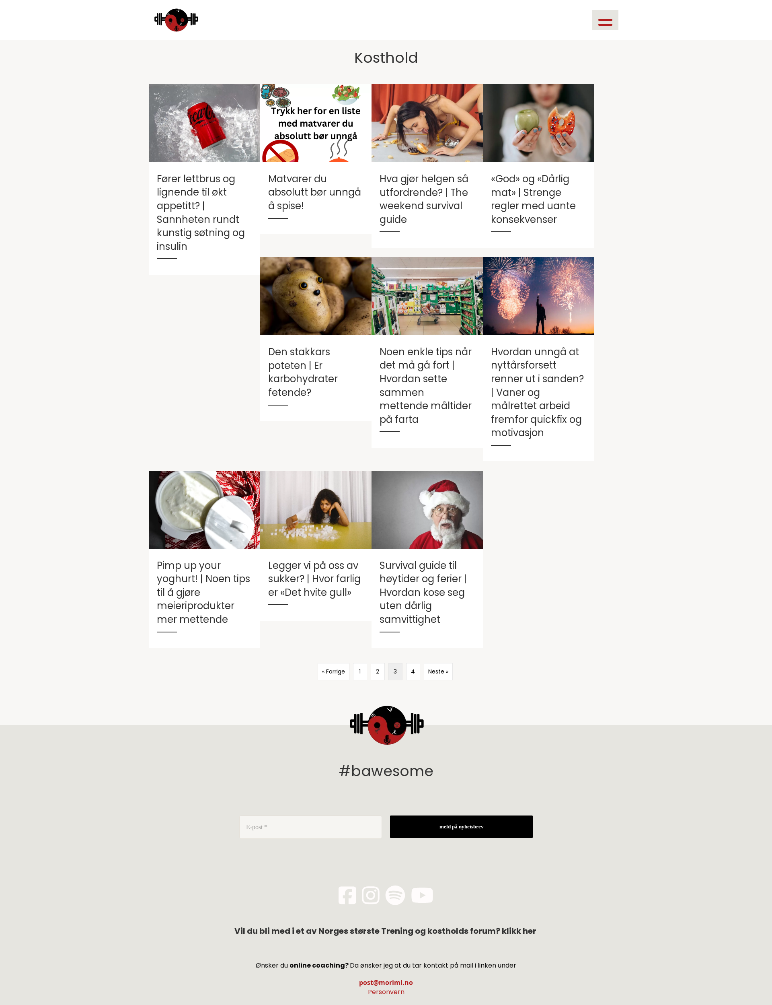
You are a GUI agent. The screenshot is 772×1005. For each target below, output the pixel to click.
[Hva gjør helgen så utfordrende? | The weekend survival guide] (427, 165)
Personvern (386, 992)
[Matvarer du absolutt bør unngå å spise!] (316, 159)
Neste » (438, 671)
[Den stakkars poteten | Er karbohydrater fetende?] (316, 339)
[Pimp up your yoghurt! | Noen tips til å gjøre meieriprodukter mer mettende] (204, 559)
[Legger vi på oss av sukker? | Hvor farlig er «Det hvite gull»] (316, 546)
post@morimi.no (386, 982)
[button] (605, 20)
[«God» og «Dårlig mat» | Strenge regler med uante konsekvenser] (538, 165)
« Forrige (333, 671)
